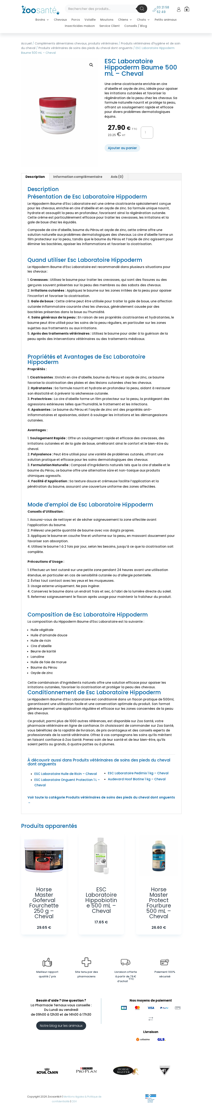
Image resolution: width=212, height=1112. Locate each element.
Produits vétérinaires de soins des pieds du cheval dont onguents (85, 48)
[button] (91, 65)
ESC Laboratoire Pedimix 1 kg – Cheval (138, 773)
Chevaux (60, 20)
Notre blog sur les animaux (61, 1025)
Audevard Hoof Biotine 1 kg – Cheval (137, 779)
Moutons (106, 20)
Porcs (75, 20)
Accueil (26, 43)
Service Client (109, 26)
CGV (74, 1101)
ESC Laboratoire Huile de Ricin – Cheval (65, 774)
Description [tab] (35, 177)
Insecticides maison (80, 26)
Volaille (90, 20)
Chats (141, 20)
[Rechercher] (142, 9)
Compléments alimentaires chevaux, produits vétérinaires (76, 43)
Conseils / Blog (135, 26)
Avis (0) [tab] (117, 177)
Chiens (123, 20)
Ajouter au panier (122, 148)
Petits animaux (166, 20)
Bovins (40, 20)
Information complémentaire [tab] (77, 177)
